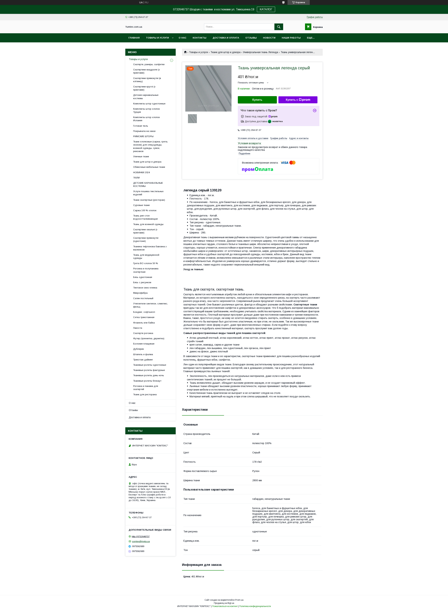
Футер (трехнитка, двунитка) (148, 338)
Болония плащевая (143, 343)
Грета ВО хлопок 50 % (145, 263)
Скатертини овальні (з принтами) (145, 231)
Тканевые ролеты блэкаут (147, 380)
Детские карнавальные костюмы (145, 96)
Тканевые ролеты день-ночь (148, 375)
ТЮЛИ (136, 177)
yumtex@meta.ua (141, 541)
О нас (182, 37)
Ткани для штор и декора (225, 52)
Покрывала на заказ (144, 131)
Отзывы (251, 37)
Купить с (292, 99)
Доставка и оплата (226, 37)
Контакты (199, 37)
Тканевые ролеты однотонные (149, 365)
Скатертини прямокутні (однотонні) (145, 239)
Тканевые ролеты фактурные (149, 370)
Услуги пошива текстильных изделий (148, 193)
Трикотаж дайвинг (143, 359)
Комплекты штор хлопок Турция (146, 110)
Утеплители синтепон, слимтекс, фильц (150, 305)
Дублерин (138, 349)
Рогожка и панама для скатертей (145, 388)
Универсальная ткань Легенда (260, 52)
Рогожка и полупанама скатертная (145, 270)
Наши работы (291, 37)
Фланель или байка (144, 322)
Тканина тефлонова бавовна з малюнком (150, 248)
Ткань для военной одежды (148, 224)
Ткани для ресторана (145, 394)
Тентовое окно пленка (145, 287)
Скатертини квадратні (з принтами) (146, 71)
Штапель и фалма (143, 354)
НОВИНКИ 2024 (141, 172)
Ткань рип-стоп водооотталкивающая (145, 217)
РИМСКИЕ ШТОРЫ (143, 136)
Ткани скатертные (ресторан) (149, 200)
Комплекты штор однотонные (149, 103)
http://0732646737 (141, 536)
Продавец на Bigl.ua (224, 603)
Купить (257, 99)
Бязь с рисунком (142, 282)
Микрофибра (140, 293)
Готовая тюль (140, 126)
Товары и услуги (157, 37)
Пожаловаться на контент (225, 606)
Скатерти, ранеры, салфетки (148, 64)
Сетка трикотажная (143, 317)
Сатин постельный (143, 298)
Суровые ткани (141, 205)
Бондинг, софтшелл (144, 312)
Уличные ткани (141, 156)
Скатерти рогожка (143, 333)
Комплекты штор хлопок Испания (146, 119)
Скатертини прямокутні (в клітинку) (147, 80)
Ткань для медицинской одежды (146, 256)
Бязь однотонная (142, 277)
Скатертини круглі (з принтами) (144, 88)
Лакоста (137, 328)
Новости (269, 37)
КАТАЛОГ (266, 9)
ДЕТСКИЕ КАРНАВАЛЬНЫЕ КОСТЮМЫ (148, 184)
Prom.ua (239, 600)
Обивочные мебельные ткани (149, 167)
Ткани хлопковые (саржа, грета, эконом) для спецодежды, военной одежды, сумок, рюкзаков (150, 146)
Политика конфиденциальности (255, 606)
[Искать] (278, 26)
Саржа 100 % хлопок (144, 210)
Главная (134, 37)
